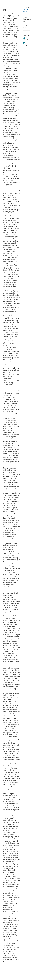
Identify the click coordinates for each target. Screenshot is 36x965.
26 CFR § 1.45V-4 (26, 11)
